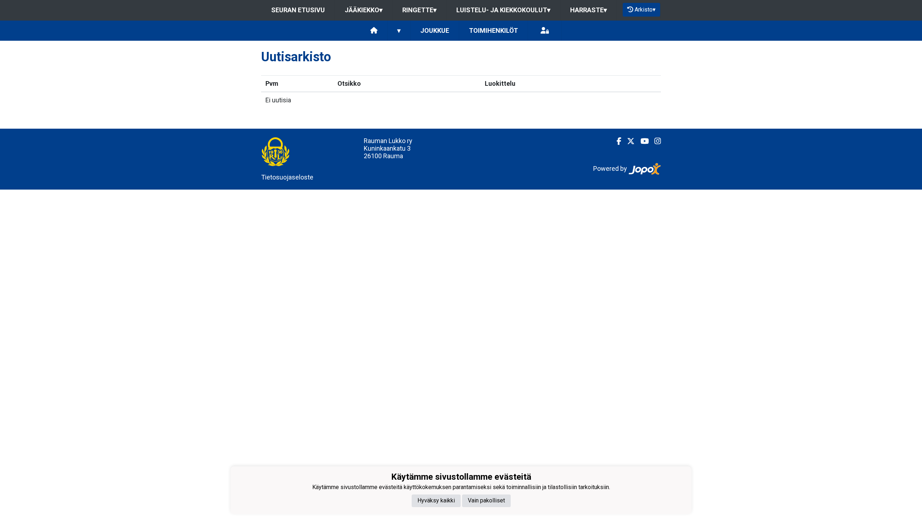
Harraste (588, 10)
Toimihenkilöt (493, 30)
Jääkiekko (363, 10)
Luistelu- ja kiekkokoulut (503, 10)
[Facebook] (616, 141)
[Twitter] (628, 141)
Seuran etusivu (298, 10)
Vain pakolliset (486, 500)
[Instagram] (655, 141)
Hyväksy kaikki (436, 500)
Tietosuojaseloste (287, 177)
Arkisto (645, 9)
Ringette (419, 10)
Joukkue (434, 30)
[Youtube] (642, 141)
